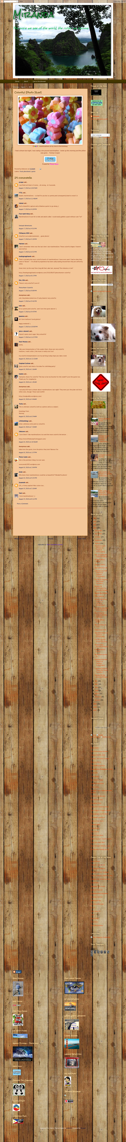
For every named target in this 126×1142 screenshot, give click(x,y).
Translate (106, 137)
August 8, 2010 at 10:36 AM (28, 442)
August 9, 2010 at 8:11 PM (28, 499)
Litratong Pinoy (96, 803)
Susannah (22, 482)
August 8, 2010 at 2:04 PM (28, 467)
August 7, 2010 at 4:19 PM (28, 209)
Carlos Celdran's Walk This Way (102, 876)
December (98, 531)
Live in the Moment (39, 81)
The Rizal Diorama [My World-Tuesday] (101, 581)
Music (93, 737)
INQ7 (92, 915)
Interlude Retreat (96, 890)
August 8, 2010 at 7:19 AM (28, 427)
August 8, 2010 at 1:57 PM (28, 452)
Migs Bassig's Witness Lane (100, 846)
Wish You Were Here (98, 842)
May (96, 687)
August (97, 543)
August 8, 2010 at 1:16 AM (28, 369)
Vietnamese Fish (100, 630)
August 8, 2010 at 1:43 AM (28, 382)
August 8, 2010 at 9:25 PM (28, 478)
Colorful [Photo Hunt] (28, 92)
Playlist (97, 737)
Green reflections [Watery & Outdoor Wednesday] (101, 602)
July (96, 681)
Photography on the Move (99, 814)
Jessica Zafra (95, 861)
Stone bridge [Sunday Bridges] (101, 645)
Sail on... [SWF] (100, 565)
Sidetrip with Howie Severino (100, 879)
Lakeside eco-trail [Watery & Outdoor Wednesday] (101, 573)
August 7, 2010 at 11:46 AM (28, 199)
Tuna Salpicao (99, 596)
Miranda (33, 14)
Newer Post (19, 538)
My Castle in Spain (97, 780)
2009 (95, 704)
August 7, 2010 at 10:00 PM (28, 327)
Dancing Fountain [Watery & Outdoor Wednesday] (101, 662)
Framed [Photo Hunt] (100, 560)
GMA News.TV (96, 911)
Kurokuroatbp (95, 824)
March (97, 694)
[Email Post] (40, 169)
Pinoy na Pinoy (96, 762)
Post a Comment (22, 504)
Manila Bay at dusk (101, 593)
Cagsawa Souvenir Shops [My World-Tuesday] (101, 670)
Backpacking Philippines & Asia (101, 769)
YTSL (20, 193)
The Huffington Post (98, 766)
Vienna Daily (95, 828)
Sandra (21, 374)
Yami (20, 493)
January (98, 700)
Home (17, 81)
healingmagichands (25, 256)
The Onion (94, 922)
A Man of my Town (97, 821)
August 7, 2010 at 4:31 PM (28, 228)
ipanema (21, 316)
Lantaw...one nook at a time (100, 758)
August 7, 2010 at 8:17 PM (28, 276)
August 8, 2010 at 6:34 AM (28, 416)
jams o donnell (24, 331)
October (98, 537)
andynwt (69, 1128)
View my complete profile (99, 119)
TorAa (21, 404)
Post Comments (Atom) (55, 545)
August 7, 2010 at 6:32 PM (28, 252)
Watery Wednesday (97, 783)
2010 (95, 528)
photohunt (27, 171)
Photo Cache (23, 457)
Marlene (21, 244)
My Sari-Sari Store (97, 835)
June (96, 684)
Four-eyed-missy (24, 214)
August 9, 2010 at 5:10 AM (28, 488)
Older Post (81, 538)
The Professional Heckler (99, 751)
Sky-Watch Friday (97, 800)
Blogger (83, 1128)
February (98, 697)
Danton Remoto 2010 (98, 755)
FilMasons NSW (24, 233)
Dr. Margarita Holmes (98, 868)
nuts (20, 306)
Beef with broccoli (101, 568)
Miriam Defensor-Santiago (100, 872)
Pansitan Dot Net (96, 897)
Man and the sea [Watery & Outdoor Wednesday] (105, 474)
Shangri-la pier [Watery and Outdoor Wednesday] (104, 439)
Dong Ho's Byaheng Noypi (100, 807)
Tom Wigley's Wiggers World (100, 810)
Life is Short (95, 832)
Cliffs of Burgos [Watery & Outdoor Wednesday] (105, 493)
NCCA (93, 908)
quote (33, 171)
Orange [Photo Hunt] (100, 621)
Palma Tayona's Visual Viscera (101, 839)
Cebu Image (95, 776)
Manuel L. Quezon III (98, 865)
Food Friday (95, 787)
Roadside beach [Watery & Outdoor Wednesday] (100, 549)
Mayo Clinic (95, 918)
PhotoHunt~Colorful (26, 288)
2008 (95, 707)
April (97, 690)
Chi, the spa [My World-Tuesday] (101, 640)
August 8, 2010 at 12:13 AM (28, 359)
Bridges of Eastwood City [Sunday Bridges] (101, 588)
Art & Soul (94, 773)
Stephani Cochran (24, 363)
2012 (95, 521)
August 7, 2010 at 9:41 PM (28, 301)
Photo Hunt (95, 748)
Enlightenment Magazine (99, 893)
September (99, 540)
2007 (95, 710)
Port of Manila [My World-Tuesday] (101, 556)
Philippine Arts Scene (98, 886)
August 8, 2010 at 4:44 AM (28, 399)
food (21, 171)
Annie (20, 472)
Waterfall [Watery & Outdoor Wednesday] (101, 635)
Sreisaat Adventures (25, 225)
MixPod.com (106, 737)
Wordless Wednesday (98, 796)
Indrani (21, 203)
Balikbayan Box (96, 900)
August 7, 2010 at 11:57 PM (28, 337)
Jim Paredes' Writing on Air (100, 849)
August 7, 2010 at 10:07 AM (28, 188)
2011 (94, 525)
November (98, 534)
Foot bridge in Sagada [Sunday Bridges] (101, 615)
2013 (95, 518)
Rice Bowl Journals (97, 904)
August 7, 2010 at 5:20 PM (28, 239)
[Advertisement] (50, 522)
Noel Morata (23, 342)
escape (21, 182)
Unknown (22, 431)
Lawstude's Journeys (98, 817)
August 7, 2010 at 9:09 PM (28, 291)
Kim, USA (22, 280)
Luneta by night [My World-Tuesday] (101, 609)
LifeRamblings (23, 421)
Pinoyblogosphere (97, 925)
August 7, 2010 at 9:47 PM (28, 312)
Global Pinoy (95, 883)
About (26, 81)
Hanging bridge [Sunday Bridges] (101, 676)
